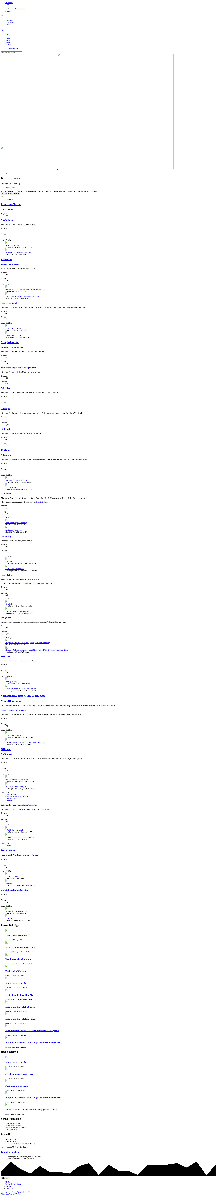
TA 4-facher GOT (11, 487)
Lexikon (8, 44)
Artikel (7, 38)
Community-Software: (15, 1192)
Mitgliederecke (10, 342)
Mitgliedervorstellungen (12, 347)
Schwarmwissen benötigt (16, 983)
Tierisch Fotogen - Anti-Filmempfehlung (19, 837)
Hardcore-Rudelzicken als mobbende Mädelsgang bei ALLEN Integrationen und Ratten (36, 650)
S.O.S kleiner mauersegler (14, 830)
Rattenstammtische (9, 303)
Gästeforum (8, 849)
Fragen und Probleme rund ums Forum (19, 855)
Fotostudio (9, 801)
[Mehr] (2, 196)
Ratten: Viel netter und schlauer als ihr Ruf (20, 689)
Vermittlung (9, 845)
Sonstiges (8, 883)
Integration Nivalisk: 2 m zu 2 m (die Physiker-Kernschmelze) (27, 643)
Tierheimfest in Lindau (13, 335)
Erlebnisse (5, 388)
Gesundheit (6, 494)
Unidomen (49, 583)
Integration (6, 618)
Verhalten (5, 656)
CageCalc (8, 604)
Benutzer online (10, 1151)
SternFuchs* (9, 940)
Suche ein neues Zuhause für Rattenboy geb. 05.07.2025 (25, 742)
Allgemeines (6, 455)
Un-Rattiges (6, 754)
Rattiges (5, 449)
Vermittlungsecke (11, 700)
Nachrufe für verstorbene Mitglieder (18, 252)
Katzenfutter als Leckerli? (14, 569)
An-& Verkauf (10, 799)
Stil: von (10, 1194)
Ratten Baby (9, 918)
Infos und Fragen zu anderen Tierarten (19, 805)
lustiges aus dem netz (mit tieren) (20, 1007)
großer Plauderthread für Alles (19, 995)
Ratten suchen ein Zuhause (13, 710)
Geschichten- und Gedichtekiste (16, 796)
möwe (7, 975)
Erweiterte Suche (11, 49)
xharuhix (8, 987)
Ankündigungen (8, 220)
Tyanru (25, 1147)
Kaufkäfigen (37, 583)
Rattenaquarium (10, 964)
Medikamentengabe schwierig (16, 523)
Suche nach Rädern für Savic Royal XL (19, 611)
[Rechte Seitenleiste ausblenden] (6, 173)
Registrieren (9, 23)
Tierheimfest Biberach (13, 328)
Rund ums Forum (11, 204)
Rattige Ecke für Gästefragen (14, 890)
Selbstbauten (27, 583)
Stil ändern (5, 1178)
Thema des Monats (10, 264)
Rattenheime (7, 575)
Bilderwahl (6, 429)
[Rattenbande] (87, 169)
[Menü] (2, 15)
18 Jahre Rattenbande (13, 245)
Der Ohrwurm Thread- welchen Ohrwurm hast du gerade (32, 1030)
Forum (7, 42)
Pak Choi (8, 561)
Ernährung (6, 536)
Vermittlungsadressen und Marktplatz (23, 695)
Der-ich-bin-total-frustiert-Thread (17, 779)
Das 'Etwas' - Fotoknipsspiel (15, 787)
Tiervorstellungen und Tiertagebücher (18, 367)
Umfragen (5, 408)
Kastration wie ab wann (13, 530)
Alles (7, 34)
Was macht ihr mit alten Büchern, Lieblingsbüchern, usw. (25, 289)
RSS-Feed (9, 199)
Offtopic (6, 749)
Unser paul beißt (11, 682)
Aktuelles (6, 259)
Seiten (7, 40)
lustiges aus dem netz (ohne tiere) (20, 1019)
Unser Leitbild (7, 209)
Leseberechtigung (11, 876)
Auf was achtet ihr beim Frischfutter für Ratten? (22, 297)
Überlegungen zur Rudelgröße (16, 480)
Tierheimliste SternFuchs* (14, 735)
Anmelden (9, 21)
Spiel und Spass (11, 794)
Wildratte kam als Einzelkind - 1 (16, 911)
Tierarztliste (39, 502)
